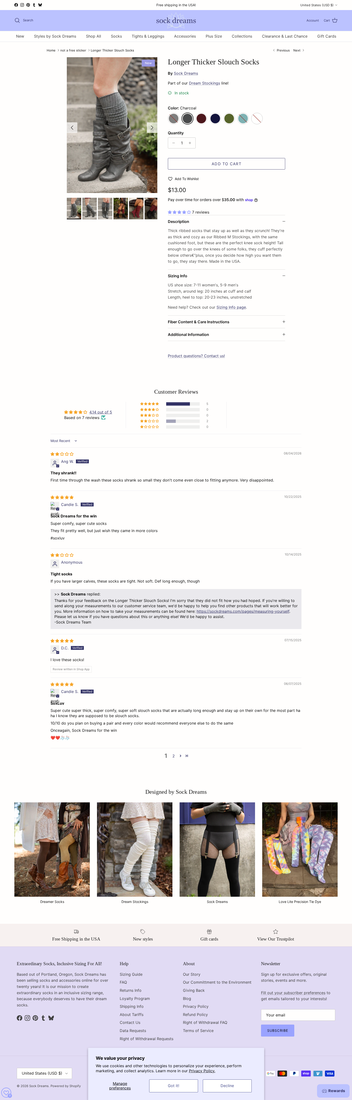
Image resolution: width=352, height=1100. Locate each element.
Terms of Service (198, 1030)
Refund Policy (195, 1014)
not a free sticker (73, 50)
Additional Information (188, 334)
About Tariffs (131, 1014)
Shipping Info (132, 1006)
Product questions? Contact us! (196, 355)
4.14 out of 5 (100, 412)
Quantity (176, 132)
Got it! (173, 1085)
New (20, 36)
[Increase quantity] (191, 143)
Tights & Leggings (148, 36)
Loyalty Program (135, 998)
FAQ (123, 982)
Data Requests (133, 1030)
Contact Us (130, 1022)
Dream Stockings (204, 83)
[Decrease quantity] (172, 143)
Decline (227, 1085)
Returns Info (131, 990)
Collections (242, 36)
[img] (62, 454)
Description (178, 221)
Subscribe (277, 1030)
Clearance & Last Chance (284, 36)
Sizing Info (177, 275)
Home (51, 50)
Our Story (191, 974)
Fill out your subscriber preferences (293, 992)
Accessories (185, 36)
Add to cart (226, 163)
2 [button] (173, 756)
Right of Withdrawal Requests (146, 1038)
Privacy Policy (196, 1006)
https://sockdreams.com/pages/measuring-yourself (243, 611)
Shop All (93, 36)
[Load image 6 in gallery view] (112, 125)
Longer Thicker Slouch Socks (112, 50)
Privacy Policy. (202, 1070)
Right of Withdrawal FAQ (205, 1022)
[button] (180, 212)
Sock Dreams (186, 73)
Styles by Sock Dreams (55, 36)
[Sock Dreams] (176, 20)
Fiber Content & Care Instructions (198, 321)
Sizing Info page (231, 307)
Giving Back (194, 990)
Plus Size (214, 36)
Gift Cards (326, 36)
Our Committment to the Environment (217, 982)
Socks (116, 36)
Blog (187, 998)
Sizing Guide (131, 974)
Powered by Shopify (66, 1086)
